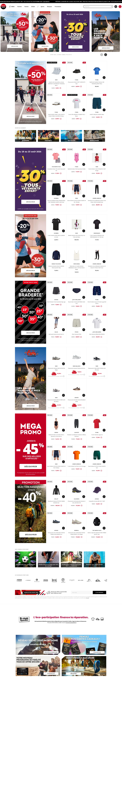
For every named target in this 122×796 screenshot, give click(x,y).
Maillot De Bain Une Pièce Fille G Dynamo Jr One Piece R (56, 435)
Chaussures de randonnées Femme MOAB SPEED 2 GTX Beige (76, 533)
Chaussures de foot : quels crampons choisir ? (25, 565)
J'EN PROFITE (28, 1)
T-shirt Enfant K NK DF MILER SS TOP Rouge (97, 169)
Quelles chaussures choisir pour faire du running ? (48, 565)
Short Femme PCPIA (76, 334)
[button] (120, 6)
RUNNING (25, 140)
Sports (42, 6)
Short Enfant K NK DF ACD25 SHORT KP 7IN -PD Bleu (76, 201)
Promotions (58, 6)
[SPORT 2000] (3, 6)
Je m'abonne (99, 592)
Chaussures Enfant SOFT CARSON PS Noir (76, 82)
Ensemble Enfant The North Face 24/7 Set (56, 169)
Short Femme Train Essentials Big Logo (56, 302)
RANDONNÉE (94, 140)
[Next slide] (105, 54)
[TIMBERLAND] (63, 580)
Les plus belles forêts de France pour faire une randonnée (71, 565)
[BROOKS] (28, 580)
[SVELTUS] (37, 580)
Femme (26, 6)
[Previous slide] (101, 54)
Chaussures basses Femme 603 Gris (76, 368)
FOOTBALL (48, 140)
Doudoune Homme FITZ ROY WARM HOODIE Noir (56, 502)
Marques (49, 6)
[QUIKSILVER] (98, 580)
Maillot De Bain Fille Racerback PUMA (76, 169)
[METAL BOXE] (54, 580)
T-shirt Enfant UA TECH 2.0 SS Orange (76, 466)
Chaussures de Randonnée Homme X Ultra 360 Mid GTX (76, 502)
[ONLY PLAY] (89, 580)
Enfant (33, 6)
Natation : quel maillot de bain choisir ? (94, 565)
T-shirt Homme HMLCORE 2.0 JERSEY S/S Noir (56, 236)
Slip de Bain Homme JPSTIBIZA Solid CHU (76, 302)
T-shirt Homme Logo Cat (97, 434)
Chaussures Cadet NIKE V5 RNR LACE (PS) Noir (97, 369)
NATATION (71, 140)
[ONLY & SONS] (80, 580)
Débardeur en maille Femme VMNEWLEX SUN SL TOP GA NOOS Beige (77, 267)
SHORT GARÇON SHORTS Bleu (97, 114)
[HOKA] (19, 580)
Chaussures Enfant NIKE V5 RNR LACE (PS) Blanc (56, 400)
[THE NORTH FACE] (107, 580)
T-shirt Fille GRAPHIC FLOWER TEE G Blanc (76, 115)
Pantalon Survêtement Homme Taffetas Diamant (76, 435)
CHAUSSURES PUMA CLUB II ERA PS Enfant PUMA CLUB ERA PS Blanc (56, 115)
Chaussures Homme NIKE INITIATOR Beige (56, 369)
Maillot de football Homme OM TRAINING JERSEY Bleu (97, 82)
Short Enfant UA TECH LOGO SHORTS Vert (97, 467)
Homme (19, 6)
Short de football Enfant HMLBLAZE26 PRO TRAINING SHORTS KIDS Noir (56, 201)
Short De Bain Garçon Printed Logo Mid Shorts (97, 302)
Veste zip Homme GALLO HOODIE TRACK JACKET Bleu (56, 266)
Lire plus (87, 598)
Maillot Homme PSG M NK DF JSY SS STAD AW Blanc (76, 236)
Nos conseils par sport (22, 549)
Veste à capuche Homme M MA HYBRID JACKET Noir (97, 533)
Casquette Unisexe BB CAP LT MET (97, 501)
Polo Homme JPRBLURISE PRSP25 (97, 334)
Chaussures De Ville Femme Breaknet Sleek (76, 400)
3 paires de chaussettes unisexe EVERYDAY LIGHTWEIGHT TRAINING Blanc (56, 83)
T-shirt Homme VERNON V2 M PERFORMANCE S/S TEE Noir (97, 236)
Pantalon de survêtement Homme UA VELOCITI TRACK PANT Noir (97, 266)
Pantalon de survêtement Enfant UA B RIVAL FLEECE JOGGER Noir (97, 201)
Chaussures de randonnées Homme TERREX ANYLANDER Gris (56, 533)
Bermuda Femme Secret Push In (56, 334)
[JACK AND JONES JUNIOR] (72, 580)
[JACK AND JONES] (45, 580)
